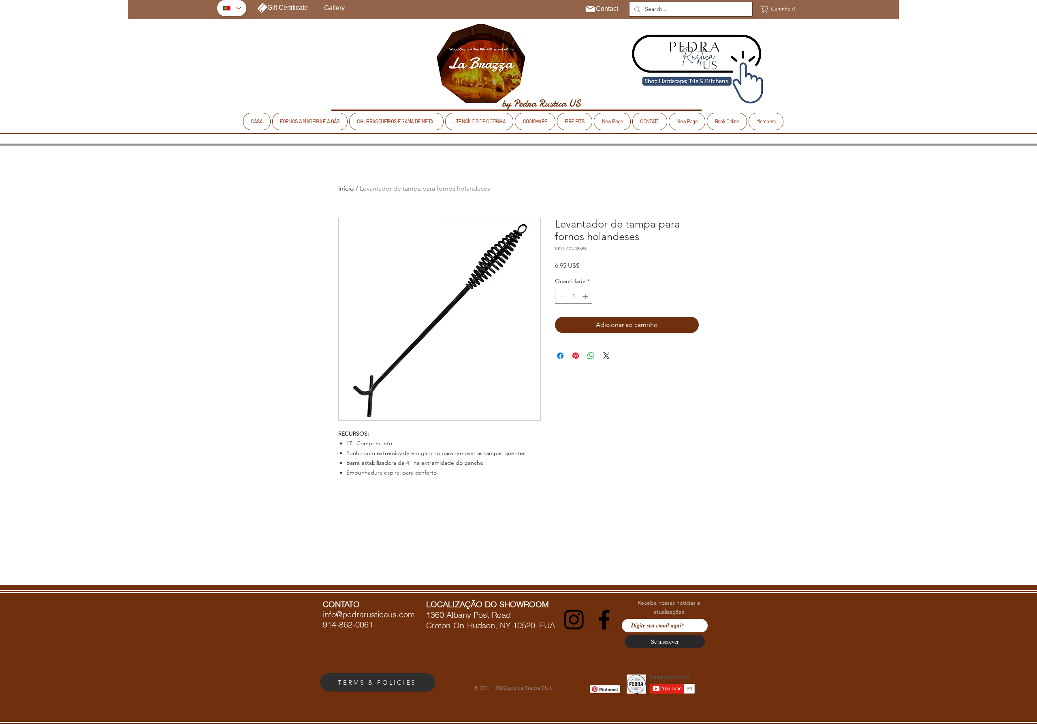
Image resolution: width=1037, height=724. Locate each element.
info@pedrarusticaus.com (369, 614)
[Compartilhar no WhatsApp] (591, 356)
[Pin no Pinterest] (575, 356)
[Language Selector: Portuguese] (231, 8)
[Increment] (586, 296)
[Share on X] (606, 356)
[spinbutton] (573, 296)
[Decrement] (561, 296)
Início (346, 188)
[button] (775, 9)
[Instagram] (574, 619)
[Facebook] (604, 619)
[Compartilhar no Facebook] (560, 356)
